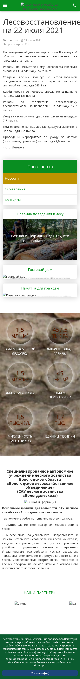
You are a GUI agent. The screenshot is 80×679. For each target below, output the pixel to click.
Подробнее (39, 239)
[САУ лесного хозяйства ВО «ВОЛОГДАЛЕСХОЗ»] (40, 6)
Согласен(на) (40, 673)
